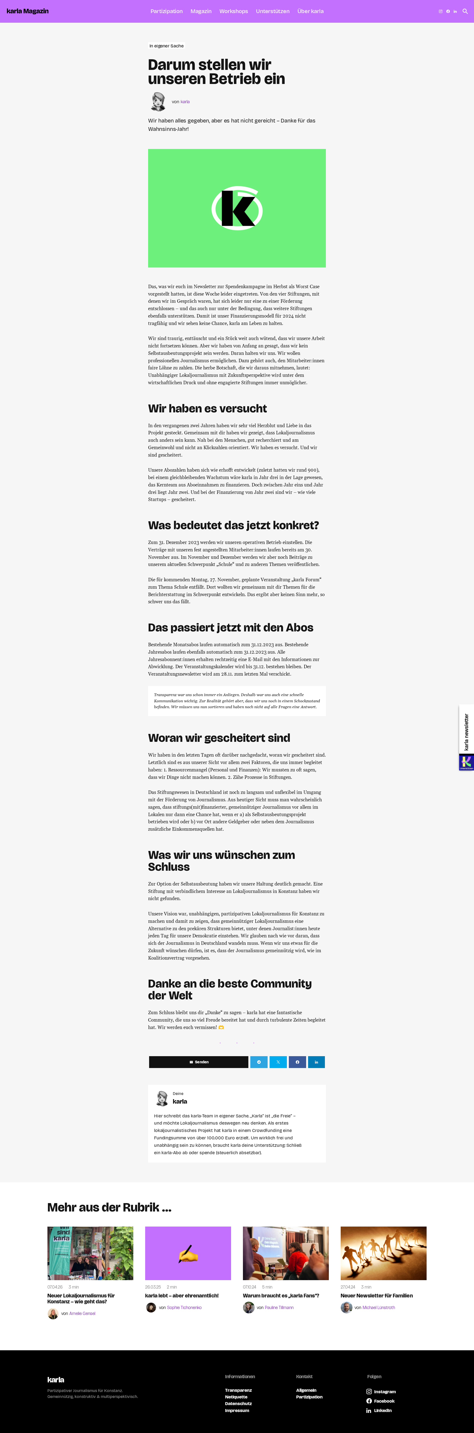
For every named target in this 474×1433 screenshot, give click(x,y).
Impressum (237, 1410)
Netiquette (236, 1396)
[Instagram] (440, 11)
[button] (464, 11)
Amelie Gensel (82, 1314)
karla (185, 101)
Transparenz (238, 1390)
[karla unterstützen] (466, 763)
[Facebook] (448, 11)
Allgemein (306, 1390)
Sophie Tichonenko (184, 1308)
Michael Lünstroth (379, 1308)
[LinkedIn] (455, 11)
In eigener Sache (167, 46)
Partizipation (309, 1396)
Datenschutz (238, 1403)
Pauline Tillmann (279, 1308)
